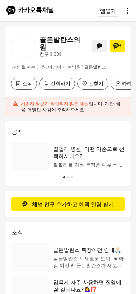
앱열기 (108, 11)
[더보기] (125, 10)
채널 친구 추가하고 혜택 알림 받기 (73, 204)
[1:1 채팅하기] (99, 46)
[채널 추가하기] (117, 46)
